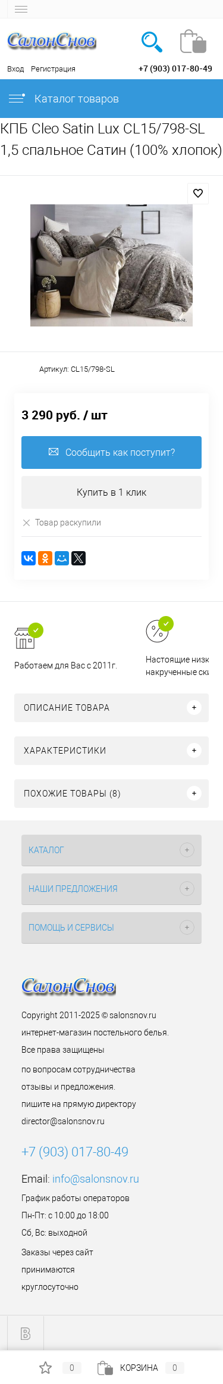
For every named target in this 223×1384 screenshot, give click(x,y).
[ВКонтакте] (28, 558)
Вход (15, 68)
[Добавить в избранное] (198, 193)
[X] (78, 558)
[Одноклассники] (45, 558)
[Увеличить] (111, 265)
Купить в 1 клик (111, 492)
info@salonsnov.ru (95, 1178)
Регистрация (53, 68)
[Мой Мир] (62, 558)
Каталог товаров (75, 98)
